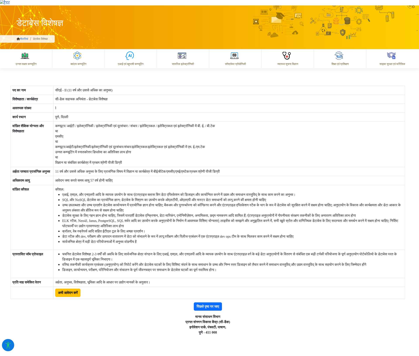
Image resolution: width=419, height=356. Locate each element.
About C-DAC (240, 315)
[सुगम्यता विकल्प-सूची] (8, 345)
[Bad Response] (268, 296)
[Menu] (228, 49)
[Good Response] (250, 296)
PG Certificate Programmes (284, 315)
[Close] (247, 67)
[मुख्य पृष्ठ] (18, 39)
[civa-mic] (315, 340)
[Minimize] (228, 67)
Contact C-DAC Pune (391, 315)
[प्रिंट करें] (5, 2)
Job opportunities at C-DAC (340, 315)
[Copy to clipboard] (233, 296)
